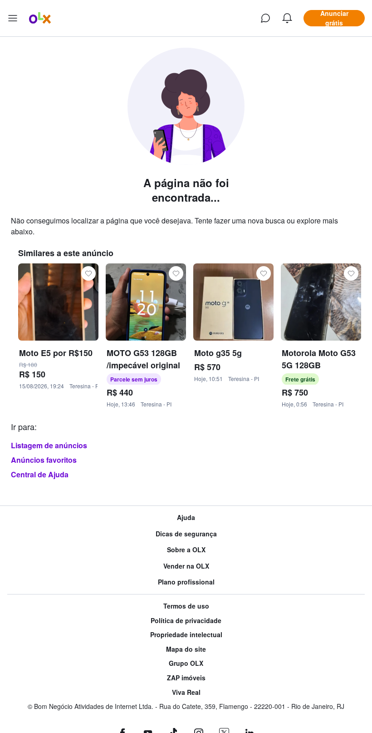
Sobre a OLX (186, 549)
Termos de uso (186, 606)
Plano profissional (186, 582)
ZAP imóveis (186, 678)
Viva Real (186, 692)
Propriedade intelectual (186, 634)
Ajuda (186, 517)
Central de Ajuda (40, 474)
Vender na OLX (186, 566)
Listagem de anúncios (49, 445)
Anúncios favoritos (44, 460)
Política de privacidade (186, 620)
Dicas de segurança (186, 534)
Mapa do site (186, 649)
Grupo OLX (186, 663)
